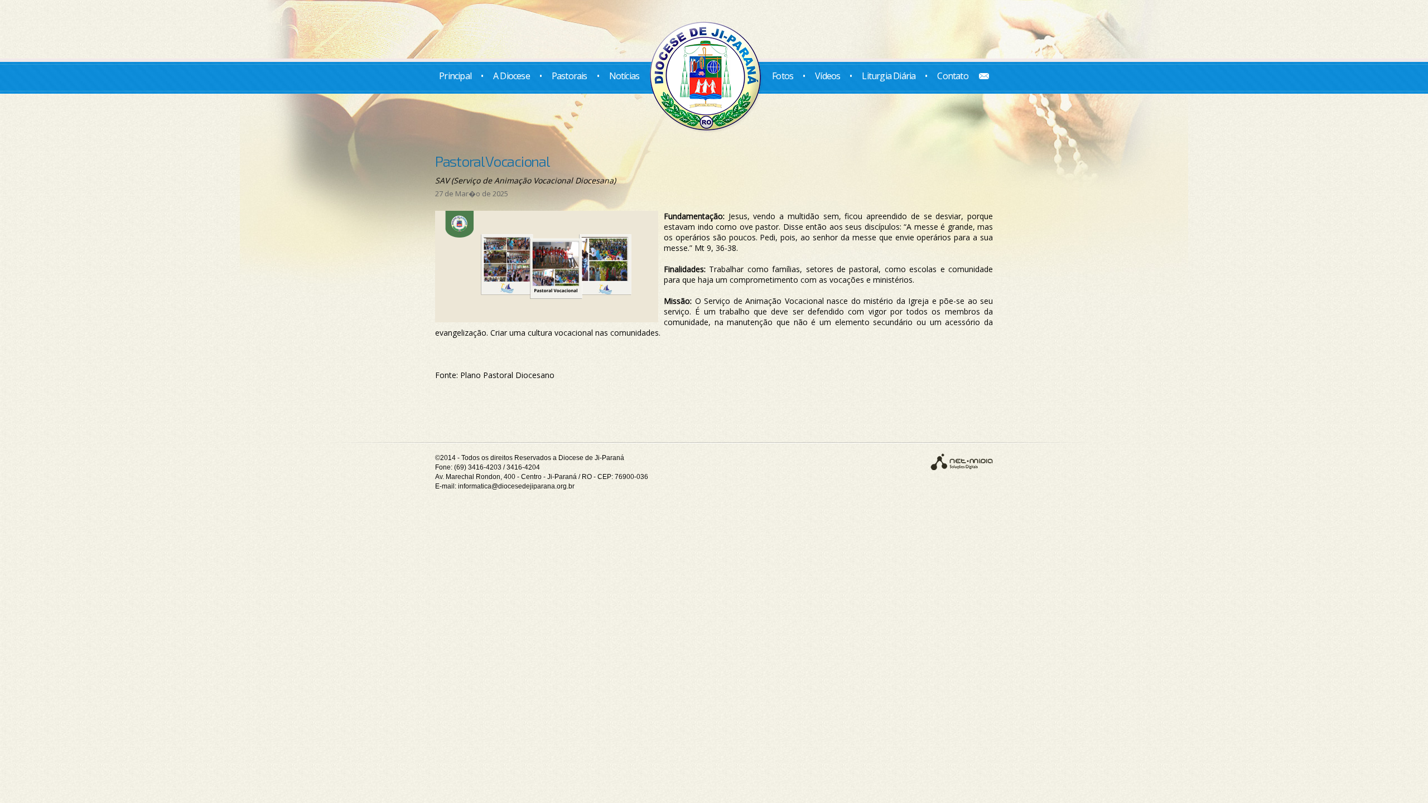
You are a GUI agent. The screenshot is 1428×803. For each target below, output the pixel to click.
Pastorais (569, 76)
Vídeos (827, 76)
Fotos (782, 76)
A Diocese (511, 76)
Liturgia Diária (888, 76)
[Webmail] (980, 76)
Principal (455, 76)
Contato (952, 76)
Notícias (624, 76)
